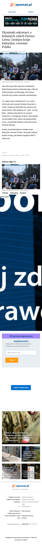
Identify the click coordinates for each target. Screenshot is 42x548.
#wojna (23, 193)
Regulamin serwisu (27, 515)
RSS (19, 518)
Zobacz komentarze (21, 387)
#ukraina (14, 193)
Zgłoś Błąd (12, 12)
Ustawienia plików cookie (12, 515)
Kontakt (31, 12)
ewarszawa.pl (25, 537)
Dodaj (11, 360)
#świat (5, 193)
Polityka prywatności (14, 513)
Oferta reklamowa (14, 511)
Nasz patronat (26, 511)
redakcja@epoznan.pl (13, 524)
